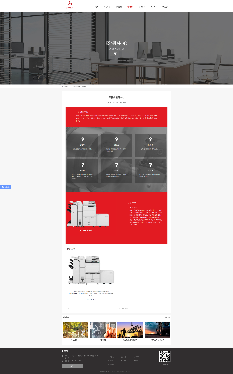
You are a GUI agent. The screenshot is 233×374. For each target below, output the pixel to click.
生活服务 (84, 86)
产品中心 (107, 7)
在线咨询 (111, 364)
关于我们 (154, 7)
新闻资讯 (142, 7)
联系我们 (165, 7)
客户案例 (130, 7)
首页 (96, 7)
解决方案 (119, 7)
